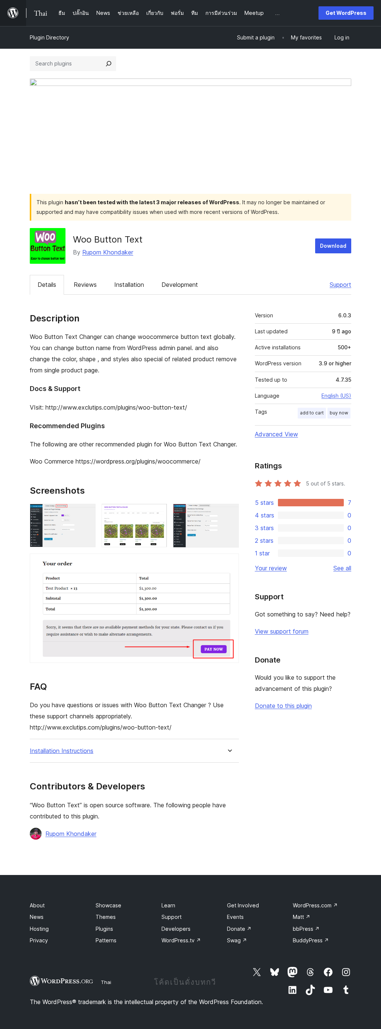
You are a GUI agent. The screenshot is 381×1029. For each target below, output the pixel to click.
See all (342, 568)
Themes (106, 917)
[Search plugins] (108, 63)
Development (179, 284)
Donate (239, 929)
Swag (237, 940)
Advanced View (276, 434)
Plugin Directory (49, 37)
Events (235, 917)
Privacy (39, 940)
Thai (106, 982)
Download (333, 246)
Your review (271, 568)
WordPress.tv (181, 940)
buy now (339, 413)
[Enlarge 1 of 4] (85, 513)
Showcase (108, 905)
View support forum (281, 631)
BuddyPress (311, 940)
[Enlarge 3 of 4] (229, 513)
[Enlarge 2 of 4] (157, 513)
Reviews (85, 284)
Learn (168, 905)
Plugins (104, 929)
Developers (175, 929)
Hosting (39, 929)
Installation (129, 284)
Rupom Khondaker (107, 252)
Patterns (106, 940)
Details (47, 284)
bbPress (306, 929)
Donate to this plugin (283, 705)
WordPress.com (315, 905)
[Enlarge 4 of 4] (229, 563)
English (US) (336, 395)
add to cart (312, 413)
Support (340, 284)
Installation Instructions (61, 750)
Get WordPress (346, 13)
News (37, 917)
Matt (301, 917)
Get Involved (243, 905)
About (37, 905)
